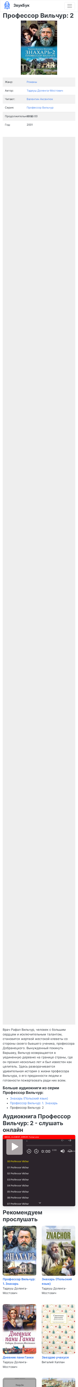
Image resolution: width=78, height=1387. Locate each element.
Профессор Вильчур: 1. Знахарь (34, 1103)
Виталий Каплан (53, 1362)
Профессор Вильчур (40, 107)
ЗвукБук (21, 5)
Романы (32, 82)
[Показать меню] (69, 6)
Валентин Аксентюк (40, 99)
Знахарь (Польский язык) (29, 1098)
